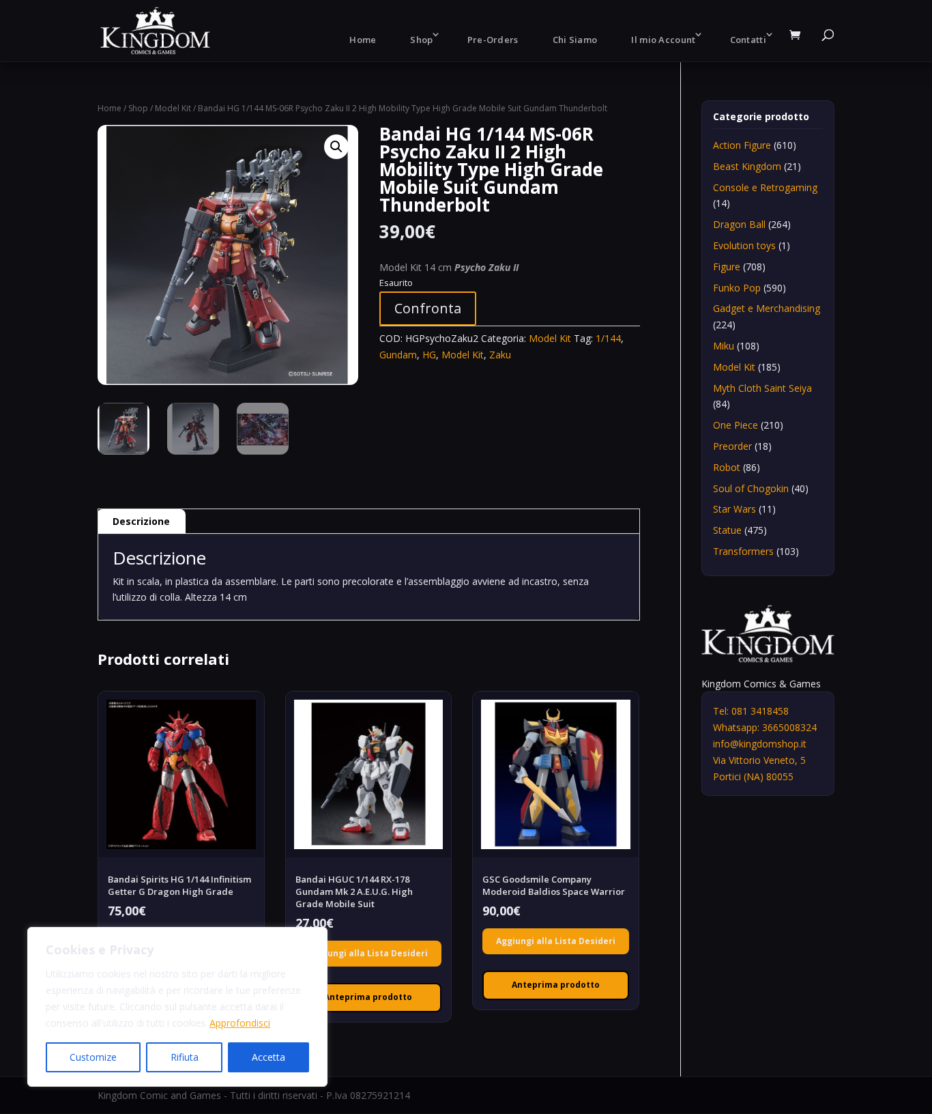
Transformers (743, 551)
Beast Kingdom (747, 166)
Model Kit (173, 108)
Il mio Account (663, 39)
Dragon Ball (739, 224)
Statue (727, 530)
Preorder (732, 446)
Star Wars (734, 508)
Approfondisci (239, 1022)
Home (362, 39)
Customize (93, 1057)
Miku (723, 345)
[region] (177, 1007)
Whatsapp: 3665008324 (765, 727)
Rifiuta (185, 1057)
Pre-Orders (493, 39)
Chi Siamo (575, 39)
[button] (336, 146)
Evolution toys (744, 245)
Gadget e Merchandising (766, 308)
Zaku (500, 354)
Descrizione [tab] (141, 521)
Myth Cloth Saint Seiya (762, 388)
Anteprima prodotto (368, 997)
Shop (421, 39)
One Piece (735, 424)
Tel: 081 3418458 (751, 710)
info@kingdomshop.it (759, 743)
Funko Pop (737, 287)
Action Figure (742, 145)
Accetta (268, 1057)
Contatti (748, 39)
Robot (726, 467)
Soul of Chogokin (751, 488)
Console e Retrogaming (765, 187)
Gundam (398, 354)
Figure (726, 266)
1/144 (608, 338)
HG (429, 354)
